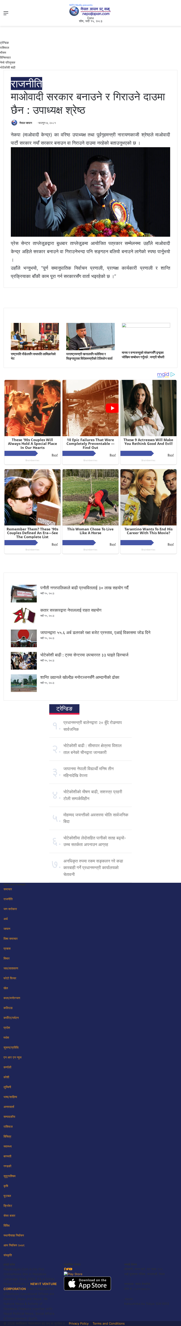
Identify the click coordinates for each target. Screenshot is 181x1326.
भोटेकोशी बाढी (7, 67)
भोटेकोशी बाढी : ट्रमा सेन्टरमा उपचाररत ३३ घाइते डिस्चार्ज (84, 654)
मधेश (6, 1037)
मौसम (3, 52)
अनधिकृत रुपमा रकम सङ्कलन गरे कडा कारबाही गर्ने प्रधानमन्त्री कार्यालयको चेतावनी (93, 867)
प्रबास (7, 948)
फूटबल (7, 1196)
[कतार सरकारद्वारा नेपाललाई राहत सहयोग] (24, 624)
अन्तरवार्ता (9, 1107)
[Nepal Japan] (90, 9)
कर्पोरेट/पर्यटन (11, 1018)
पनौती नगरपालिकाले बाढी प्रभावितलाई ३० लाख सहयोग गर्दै (84, 587)
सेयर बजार (9, 1215)
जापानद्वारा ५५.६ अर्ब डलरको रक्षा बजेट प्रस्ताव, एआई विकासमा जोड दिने (95, 632)
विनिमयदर (5, 57)
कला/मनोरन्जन (12, 998)
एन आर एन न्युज (12, 1057)
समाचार (8, 889)
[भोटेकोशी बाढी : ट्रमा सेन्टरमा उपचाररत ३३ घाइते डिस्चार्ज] (24, 668)
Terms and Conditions (109, 1323)
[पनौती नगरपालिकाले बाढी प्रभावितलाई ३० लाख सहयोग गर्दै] (24, 601)
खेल (6, 988)
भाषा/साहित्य (10, 1097)
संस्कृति (8, 1255)
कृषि (6, 1186)
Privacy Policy (79, 1323)
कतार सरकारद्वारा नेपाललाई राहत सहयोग (70, 610)
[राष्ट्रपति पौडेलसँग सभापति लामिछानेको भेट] (35, 349)
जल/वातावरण (11, 968)
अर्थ (6, 919)
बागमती (7, 1156)
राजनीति (26, 83)
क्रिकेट (8, 1206)
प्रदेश (7, 1027)
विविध (7, 1225)
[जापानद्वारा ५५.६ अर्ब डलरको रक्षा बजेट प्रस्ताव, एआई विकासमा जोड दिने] (24, 646)
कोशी (6, 1077)
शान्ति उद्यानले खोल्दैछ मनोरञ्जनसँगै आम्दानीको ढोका (79, 677)
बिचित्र (7, 1136)
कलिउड (8, 1008)
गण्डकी (7, 1166)
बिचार (7, 958)
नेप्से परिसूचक (7, 62)
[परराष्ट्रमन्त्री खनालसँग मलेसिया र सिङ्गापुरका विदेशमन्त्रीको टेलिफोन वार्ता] (90, 349)
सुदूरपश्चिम (10, 1176)
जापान (7, 929)
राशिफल (4, 47)
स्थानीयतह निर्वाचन (14, 1235)
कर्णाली (7, 1067)
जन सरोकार (10, 909)
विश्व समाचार (11, 938)
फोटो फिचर (10, 978)
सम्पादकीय (9, 1117)
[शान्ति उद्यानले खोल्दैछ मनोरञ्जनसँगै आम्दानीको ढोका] (24, 691)
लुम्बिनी (7, 1087)
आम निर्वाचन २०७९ (14, 1245)
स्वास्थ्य (8, 1146)
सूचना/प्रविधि (11, 1047)
